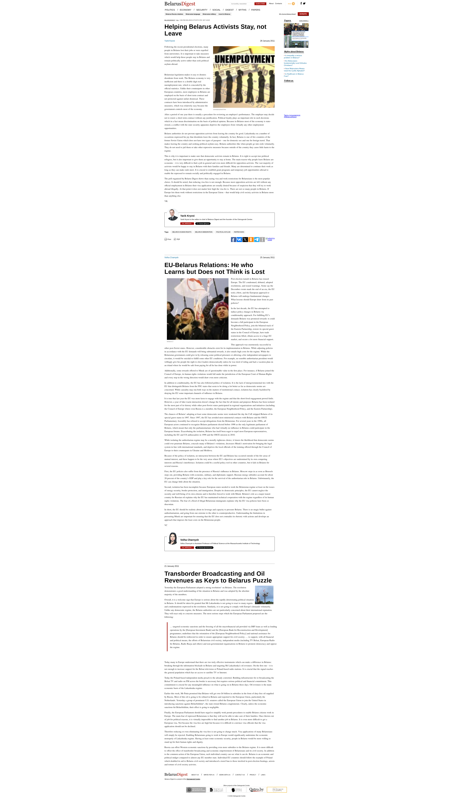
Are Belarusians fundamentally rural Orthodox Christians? (295, 63)
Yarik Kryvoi (169, 41)
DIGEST (229, 10)
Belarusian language (193, 14)
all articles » (187, 223)
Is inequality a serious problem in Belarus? (293, 56)
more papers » (304, 20)
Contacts (278, 3)
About (271, 3)
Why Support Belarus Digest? (287, 14)
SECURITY (201, 10)
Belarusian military (209, 14)
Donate (303, 14)
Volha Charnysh (171, 258)
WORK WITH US (224, 775)
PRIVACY (253, 775)
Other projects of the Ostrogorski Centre (236, 785)
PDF (178, 239)
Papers (287, 21)
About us (195, 775)
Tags (166, 232)
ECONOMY (185, 10)
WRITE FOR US (209, 775)
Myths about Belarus (294, 52)
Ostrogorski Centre (193, 779)
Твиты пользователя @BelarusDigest (292, 116)
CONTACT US (240, 775)
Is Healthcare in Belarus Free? (294, 75)
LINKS (263, 775)
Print (169, 239)
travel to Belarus (224, 14)
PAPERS (255, 10)
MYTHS (242, 10)
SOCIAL (216, 10)
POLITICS (170, 10)
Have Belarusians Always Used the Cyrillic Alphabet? (294, 69)
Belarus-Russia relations (174, 14)
